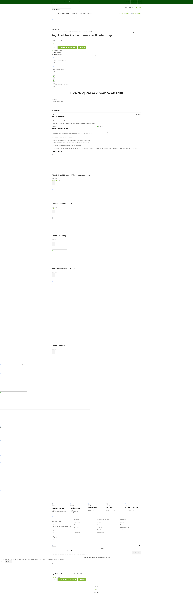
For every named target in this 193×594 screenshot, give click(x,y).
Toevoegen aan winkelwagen (68, 47)
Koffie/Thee (77, 522)
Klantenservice (102, 517)
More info (2, 561)
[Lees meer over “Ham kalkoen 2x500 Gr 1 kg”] (53, 275)
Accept (8, 561)
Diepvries (58, 31)
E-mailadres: (138, 545)
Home (53, 31)
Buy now (82, 47)
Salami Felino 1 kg (59, 236)
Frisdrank (76, 519)
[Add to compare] (53, 172)
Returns (99, 522)
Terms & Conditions (125, 527)
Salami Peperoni (58, 346)
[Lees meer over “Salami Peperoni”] (53, 352)
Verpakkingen (77, 532)
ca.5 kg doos (138, 114)
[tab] (55, 98)
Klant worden (100, 532)
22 (140, 103)
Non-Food (76, 527)
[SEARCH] (69, 7)
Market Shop (78, 517)
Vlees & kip (64, 31)
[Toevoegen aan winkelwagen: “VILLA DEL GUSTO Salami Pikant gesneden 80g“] (53, 183)
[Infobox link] (60, 508)
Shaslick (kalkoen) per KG (62, 203)
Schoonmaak (77, 529)
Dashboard (122, 522)
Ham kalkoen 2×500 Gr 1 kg (63, 269)
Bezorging (99, 527)
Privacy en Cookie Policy (103, 519)
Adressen (122, 524)
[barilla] (45, 432)
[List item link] (62, 533)
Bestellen (99, 529)
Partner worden (101, 524)
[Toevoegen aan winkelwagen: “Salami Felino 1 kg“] (53, 244)
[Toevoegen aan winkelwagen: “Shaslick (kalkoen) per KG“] (53, 211)
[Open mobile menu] (82, 1)
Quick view (53, 187)
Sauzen (76, 524)
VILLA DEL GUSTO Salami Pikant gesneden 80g (71, 175)
